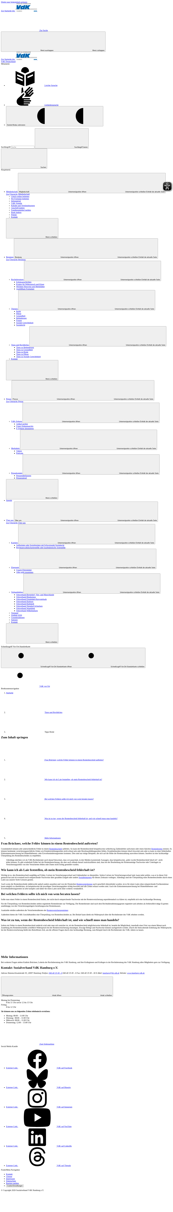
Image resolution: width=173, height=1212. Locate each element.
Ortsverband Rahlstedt (25, 604)
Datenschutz (11, 1181)
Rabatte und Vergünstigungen (23, 206)
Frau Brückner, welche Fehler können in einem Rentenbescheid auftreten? (74, 760)
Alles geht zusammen (24, 572)
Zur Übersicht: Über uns (16, 523)
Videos (19, 451)
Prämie (14, 215)
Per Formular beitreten (20, 199)
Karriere (14, 543)
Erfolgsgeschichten (23, 282)
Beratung (10, 257)
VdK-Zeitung (17, 421)
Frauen (19, 320)
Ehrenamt (15, 567)
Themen (14, 309)
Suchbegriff (6, 147)
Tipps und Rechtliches (20, 345)
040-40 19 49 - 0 (55, 973)
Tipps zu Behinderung (25, 347)
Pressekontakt (17, 473)
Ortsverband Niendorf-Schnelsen (29, 606)
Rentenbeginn (156, 849)
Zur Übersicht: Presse (14, 401)
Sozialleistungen (85, 877)
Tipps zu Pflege (22, 354)
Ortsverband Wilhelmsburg (27, 611)
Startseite (9, 693)
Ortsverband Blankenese (26, 597)
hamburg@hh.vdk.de (111, 973)
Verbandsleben (17, 592)
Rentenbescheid (55, 849)
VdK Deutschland (8, 61)
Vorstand (14, 613)
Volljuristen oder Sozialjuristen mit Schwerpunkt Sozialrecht (40, 545)
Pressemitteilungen (23, 476)
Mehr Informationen (53, 838)
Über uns (10, 520)
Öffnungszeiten (57, 995)
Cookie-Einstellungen (15, 1186)
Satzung (14, 620)
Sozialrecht (20, 325)
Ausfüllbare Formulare (25, 289)
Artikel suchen (22, 424)
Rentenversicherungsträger (57, 910)
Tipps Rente (49, 732)
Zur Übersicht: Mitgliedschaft (18, 194)
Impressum (10, 1179)
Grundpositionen (18, 617)
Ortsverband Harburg (24, 601)
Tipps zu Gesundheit (24, 350)
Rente (18, 311)
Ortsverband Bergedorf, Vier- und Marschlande (35, 595)
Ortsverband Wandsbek (25, 608)
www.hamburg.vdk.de (136, 973)
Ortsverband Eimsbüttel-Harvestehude (31, 599)
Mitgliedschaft (12, 192)
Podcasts (19, 453)
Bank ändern (16, 212)
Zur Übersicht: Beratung (16, 260)
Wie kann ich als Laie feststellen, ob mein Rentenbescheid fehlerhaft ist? (73, 779)
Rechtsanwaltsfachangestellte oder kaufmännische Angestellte (40, 547)
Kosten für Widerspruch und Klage (30, 284)
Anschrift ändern (18, 208)
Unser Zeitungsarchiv (24, 426)
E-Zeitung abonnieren (25, 428)
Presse (9, 399)
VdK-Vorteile (16, 203)
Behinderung (21, 318)
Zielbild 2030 (16, 615)
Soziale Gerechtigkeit (24, 323)
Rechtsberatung (17, 279)
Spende (9, 500)
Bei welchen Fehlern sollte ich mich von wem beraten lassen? (69, 799)
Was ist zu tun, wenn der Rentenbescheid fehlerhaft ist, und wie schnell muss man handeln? (81, 818)
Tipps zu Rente (22, 352)
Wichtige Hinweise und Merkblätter (30, 287)
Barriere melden (12, 1183)
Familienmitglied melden (21, 210)
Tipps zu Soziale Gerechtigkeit (28, 357)
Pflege (18, 314)
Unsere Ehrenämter (24, 570)
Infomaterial (16, 201)
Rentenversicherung (84, 884)
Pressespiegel (21, 478)
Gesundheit (20, 316)
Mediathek (15, 448)
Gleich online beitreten (20, 196)
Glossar (9, 1176)
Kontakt (14, 217)
